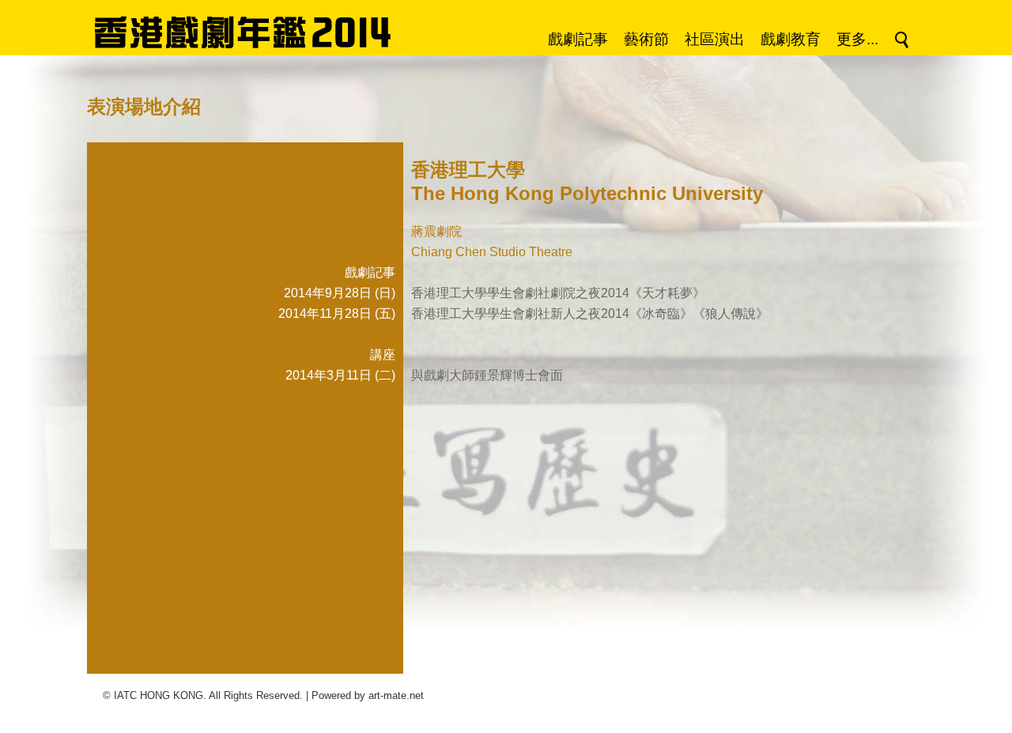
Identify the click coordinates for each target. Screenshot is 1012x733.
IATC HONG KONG (158, 695)
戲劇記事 (578, 39)
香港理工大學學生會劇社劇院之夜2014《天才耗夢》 (558, 293)
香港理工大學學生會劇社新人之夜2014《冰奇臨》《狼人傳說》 (589, 313)
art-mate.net (396, 695)
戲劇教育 (791, 39)
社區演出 (715, 39)
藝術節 (646, 39)
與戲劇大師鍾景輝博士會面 (487, 375)
